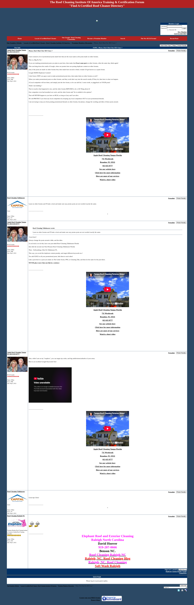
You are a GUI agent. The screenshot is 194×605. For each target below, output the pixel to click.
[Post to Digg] (182, 590)
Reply (174, 45)
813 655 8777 (108, 166)
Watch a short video (107, 180)
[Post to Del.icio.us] (185, 590)
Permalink (171, 50)
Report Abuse (95, 600)
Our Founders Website (14, 43)
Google (184, 571)
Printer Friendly (182, 45)
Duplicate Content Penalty (174, 571)
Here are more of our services (107, 176)
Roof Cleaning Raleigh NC (16, 516)
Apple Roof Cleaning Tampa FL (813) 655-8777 (16, 51)
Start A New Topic (166, 45)
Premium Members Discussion (82, 43)
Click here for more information (107, 173)
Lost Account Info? (180, 33)
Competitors (183, 573)
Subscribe (183, 585)
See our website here (107, 169)
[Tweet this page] (178, 590)
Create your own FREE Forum (89, 598)
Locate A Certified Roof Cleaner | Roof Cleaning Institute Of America (47, 43)
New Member (182, 32)
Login (184, 28)
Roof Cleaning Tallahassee (16, 198)
